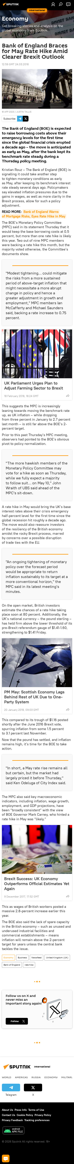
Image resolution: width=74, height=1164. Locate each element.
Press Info (21, 1110)
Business (22, 957)
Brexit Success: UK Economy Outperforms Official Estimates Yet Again (36, 883)
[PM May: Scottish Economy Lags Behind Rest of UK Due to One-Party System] (37, 662)
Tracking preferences (37, 1120)
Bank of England (12, 964)
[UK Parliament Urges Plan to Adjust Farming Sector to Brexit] (37, 353)
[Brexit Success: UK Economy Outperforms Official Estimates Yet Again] (37, 849)
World (6, 1077)
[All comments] (5, 1158)
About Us (7, 1110)
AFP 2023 (9, 111)
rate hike (29, 964)
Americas (21, 1077)
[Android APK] (13, 1131)
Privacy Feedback (12, 1120)
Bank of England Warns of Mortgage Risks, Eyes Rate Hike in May (33, 213)
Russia (36, 1077)
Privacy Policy (43, 1115)
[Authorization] (53, 4)
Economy (8, 957)
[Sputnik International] (11, 5)
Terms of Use (36, 1110)
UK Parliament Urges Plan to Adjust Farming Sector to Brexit (33, 385)
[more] (68, 395)
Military (67, 1077)
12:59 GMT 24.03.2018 (15, 64)
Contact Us (8, 1115)
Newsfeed (36, 957)
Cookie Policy (25, 1115)
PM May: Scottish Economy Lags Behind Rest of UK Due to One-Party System (34, 696)
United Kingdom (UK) (57, 957)
